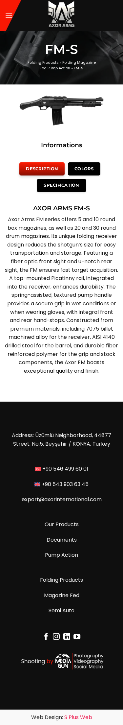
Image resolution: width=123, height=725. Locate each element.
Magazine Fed (61, 595)
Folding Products (43, 62)
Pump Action (61, 555)
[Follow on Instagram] (56, 637)
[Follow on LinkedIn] (66, 637)
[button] (9, 16)
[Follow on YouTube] (76, 637)
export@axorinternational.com (62, 499)
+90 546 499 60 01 (65, 469)
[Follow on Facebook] (45, 637)
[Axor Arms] (61, 15)
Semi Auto (61, 610)
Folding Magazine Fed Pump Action (68, 65)
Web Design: (61, 717)
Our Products (62, 524)
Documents (62, 540)
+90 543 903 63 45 (65, 484)
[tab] (42, 168)
